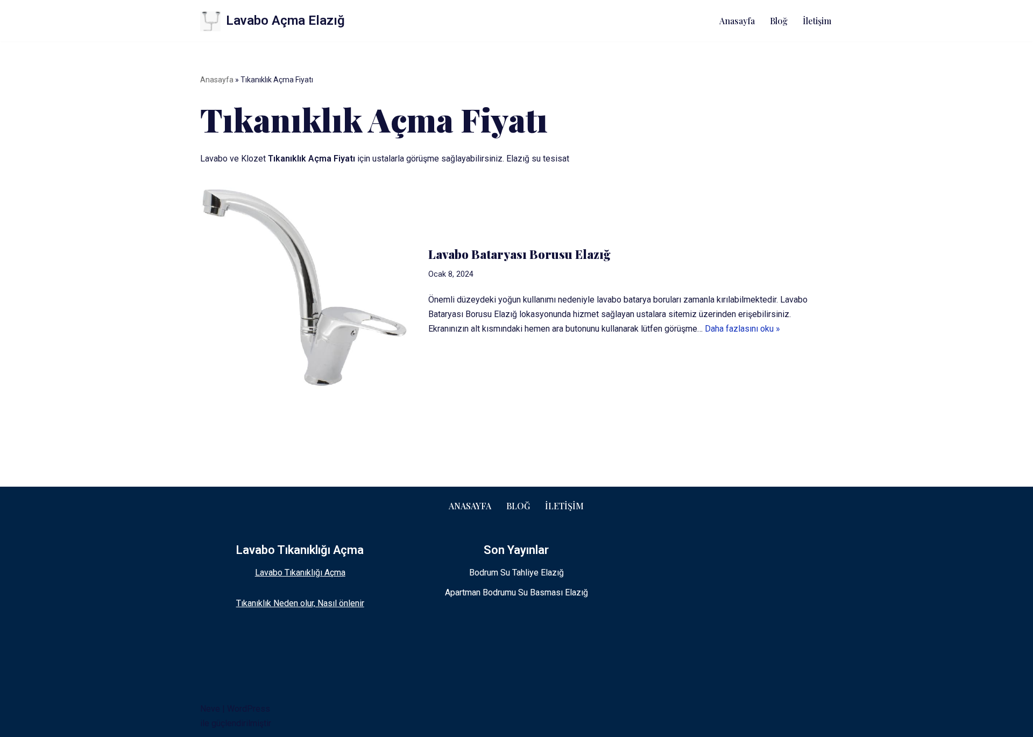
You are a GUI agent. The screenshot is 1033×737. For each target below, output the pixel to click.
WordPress (248, 709)
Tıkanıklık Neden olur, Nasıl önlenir (300, 603)
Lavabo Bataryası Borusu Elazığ (519, 254)
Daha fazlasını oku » (742, 329)
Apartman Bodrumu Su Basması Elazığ (516, 592)
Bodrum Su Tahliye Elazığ (516, 572)
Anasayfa (737, 20)
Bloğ (779, 20)
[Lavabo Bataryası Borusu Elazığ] (309, 291)
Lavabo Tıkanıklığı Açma (300, 572)
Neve (210, 709)
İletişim (817, 20)
